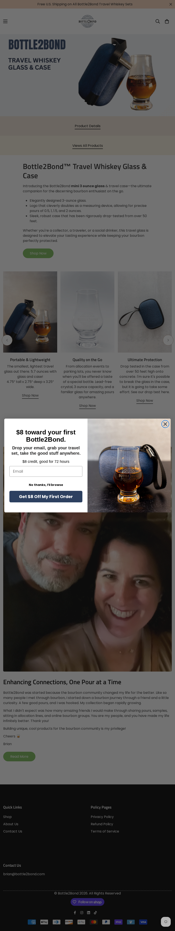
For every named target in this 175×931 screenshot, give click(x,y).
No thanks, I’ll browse (46, 485)
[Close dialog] (165, 424)
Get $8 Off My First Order (46, 497)
